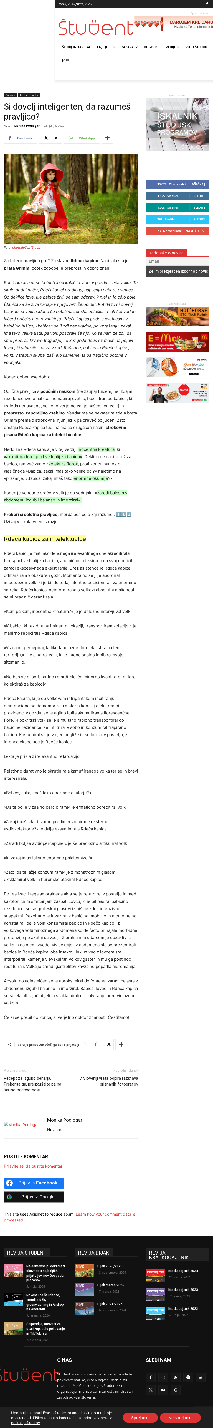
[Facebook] (207, 4)
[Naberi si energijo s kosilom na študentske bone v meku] (177, 354)
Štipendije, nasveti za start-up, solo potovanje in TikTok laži (45, 1328)
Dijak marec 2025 (110, 1285)
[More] (107, 138)
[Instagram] (163, 1377)
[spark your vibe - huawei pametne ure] (177, 380)
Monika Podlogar (27, 125)
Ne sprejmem (180, 1417)
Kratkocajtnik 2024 (183, 1271)
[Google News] (176, 1390)
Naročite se (195, 231)
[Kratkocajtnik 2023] (155, 1294)
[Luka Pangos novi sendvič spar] (177, 405)
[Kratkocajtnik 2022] (155, 1313)
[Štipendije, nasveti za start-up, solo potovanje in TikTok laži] (13, 1328)
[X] (108, 1044)
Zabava (10, 95)
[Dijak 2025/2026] (84, 1270)
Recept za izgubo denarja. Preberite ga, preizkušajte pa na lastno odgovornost (32, 1084)
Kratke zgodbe (29, 95)
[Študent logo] (96, 27)
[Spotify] (188, 1377)
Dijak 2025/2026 (110, 1266)
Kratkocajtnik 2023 (183, 1290)
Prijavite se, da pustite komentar (33, 1166)
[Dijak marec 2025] (84, 1289)
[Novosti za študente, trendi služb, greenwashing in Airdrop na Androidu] (13, 1299)
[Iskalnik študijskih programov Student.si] (177, 149)
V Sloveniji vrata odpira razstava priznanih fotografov (108, 1081)
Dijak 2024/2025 (110, 1304)
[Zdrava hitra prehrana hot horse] (177, 329)
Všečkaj (198, 184)
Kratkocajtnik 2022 (183, 1309)
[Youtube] (163, 1390)
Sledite (199, 196)
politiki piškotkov (25, 1422)
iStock (35, 247)
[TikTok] (201, 1377)
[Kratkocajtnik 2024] (155, 1275)
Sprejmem (140, 1417)
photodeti (19, 247)
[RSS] (176, 1377)
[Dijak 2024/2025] (84, 1308)
